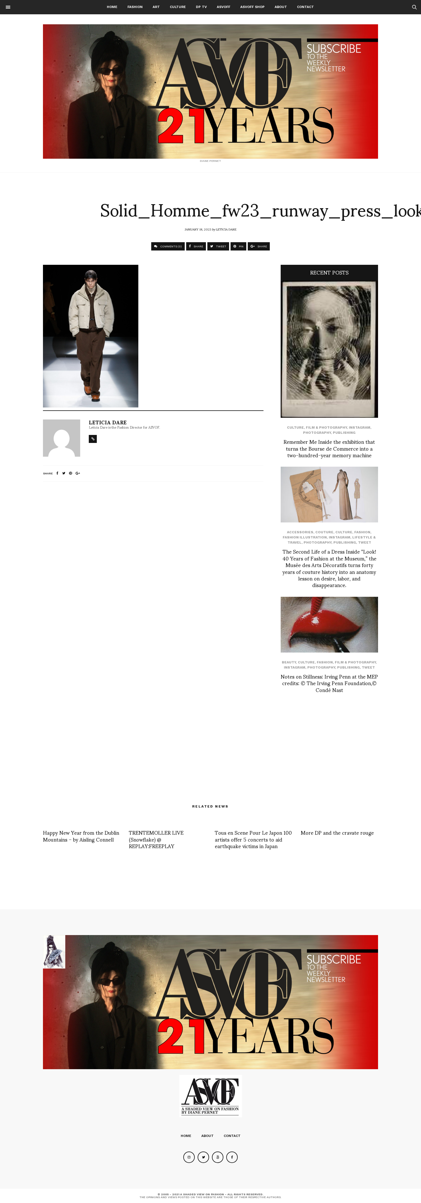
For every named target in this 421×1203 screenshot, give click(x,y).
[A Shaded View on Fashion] (210, 91)
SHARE (198, 246)
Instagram (359, 427)
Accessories (300, 532)
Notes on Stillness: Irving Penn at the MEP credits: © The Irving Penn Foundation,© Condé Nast (329, 683)
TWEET (220, 246)
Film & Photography (326, 427)
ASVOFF (223, 7)
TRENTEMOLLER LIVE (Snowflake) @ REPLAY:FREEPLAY (156, 839)
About (281, 7)
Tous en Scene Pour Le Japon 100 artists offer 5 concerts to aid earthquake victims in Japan (253, 839)
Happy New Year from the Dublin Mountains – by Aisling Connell (81, 835)
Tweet (364, 542)
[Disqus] (153, 561)
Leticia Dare (226, 229)
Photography (317, 433)
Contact (305, 7)
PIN (240, 246)
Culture (178, 7)
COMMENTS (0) (170, 246)
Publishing (344, 433)
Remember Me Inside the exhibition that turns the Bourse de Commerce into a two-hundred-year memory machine (329, 448)
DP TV (201, 7)
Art (156, 7)
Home (112, 7)
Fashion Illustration (305, 537)
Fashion (135, 7)
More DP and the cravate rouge (337, 832)
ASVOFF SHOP (252, 7)
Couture (324, 532)
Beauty (289, 662)
